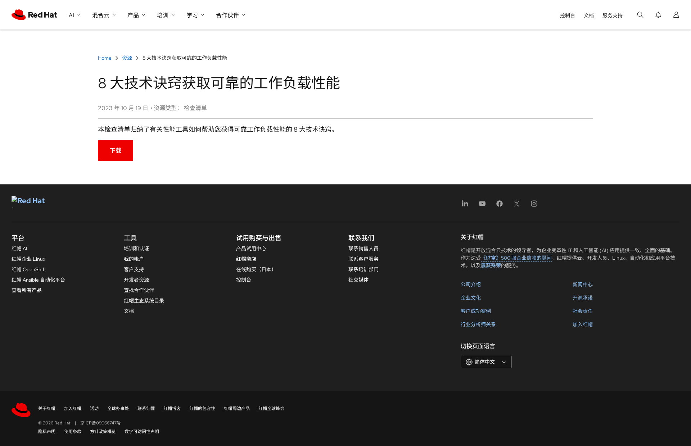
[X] (516, 206)
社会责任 (583, 311)
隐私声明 (46, 431)
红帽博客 (172, 408)
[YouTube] (482, 206)
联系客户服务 (363, 259)
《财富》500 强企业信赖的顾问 (516, 258)
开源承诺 (583, 298)
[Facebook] (499, 206)
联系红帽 (146, 408)
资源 (127, 58)
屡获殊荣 (491, 265)
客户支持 (134, 269)
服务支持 (612, 15)
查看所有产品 (27, 290)
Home (105, 58)
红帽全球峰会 (271, 408)
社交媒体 (358, 280)
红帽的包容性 (202, 408)
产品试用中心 (251, 248)
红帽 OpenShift (29, 269)
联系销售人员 (363, 248)
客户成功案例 (476, 311)
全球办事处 (118, 408)
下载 (115, 150)
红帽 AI (19, 248)
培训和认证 (136, 248)
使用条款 (72, 431)
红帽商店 (246, 259)
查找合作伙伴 (139, 290)
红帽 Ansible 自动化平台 (38, 280)
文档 (589, 15)
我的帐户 (134, 259)
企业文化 (471, 298)
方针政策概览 (103, 431)
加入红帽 (583, 324)
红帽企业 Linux (28, 259)
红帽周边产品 (237, 408)
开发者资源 (136, 280)
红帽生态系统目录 (144, 300)
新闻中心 (583, 284)
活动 (94, 408)
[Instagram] (534, 206)
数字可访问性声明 (142, 431)
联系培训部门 (363, 269)
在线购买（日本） (256, 269)
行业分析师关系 (478, 324)
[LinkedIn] (465, 206)
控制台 (567, 15)
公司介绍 (471, 284)
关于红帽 (46, 408)
